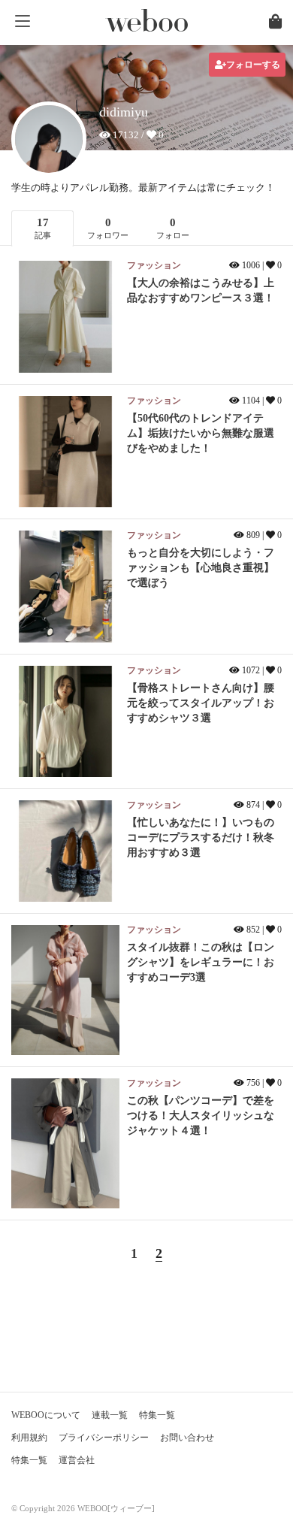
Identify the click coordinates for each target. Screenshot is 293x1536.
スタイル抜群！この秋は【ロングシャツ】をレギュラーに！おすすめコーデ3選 (200, 962)
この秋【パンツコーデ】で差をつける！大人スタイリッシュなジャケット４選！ (200, 1115)
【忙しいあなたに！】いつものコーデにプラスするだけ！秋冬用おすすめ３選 (200, 837)
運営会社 (77, 1460)
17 (43, 228)
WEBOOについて (45, 1415)
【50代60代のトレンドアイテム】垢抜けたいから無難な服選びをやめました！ (200, 433)
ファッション (154, 265)
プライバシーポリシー (104, 1437)
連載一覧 (110, 1415)
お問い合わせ (187, 1437)
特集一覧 (157, 1415)
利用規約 (29, 1437)
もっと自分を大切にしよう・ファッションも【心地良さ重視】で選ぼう (200, 567)
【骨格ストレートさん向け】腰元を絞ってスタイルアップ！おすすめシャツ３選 (200, 703)
